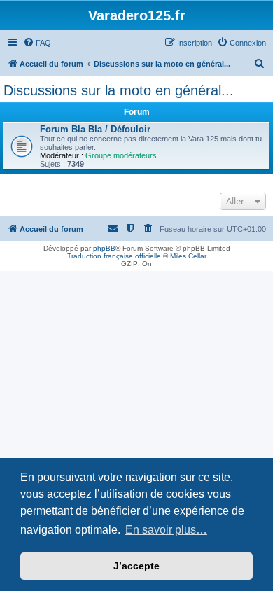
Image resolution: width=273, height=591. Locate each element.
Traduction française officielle (114, 256)
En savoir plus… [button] (166, 530)
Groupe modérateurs (121, 155)
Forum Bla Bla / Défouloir (95, 129)
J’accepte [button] (136, 565)
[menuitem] (37, 42)
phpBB (104, 248)
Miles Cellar (188, 256)
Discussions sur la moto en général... (119, 90)
